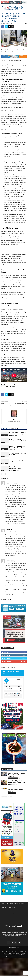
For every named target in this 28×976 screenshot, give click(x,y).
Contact (7, 899)
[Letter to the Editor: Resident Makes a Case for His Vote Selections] (5, 445)
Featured (21, 889)
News (7, 889)
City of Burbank (5, 384)
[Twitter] (16, 928)
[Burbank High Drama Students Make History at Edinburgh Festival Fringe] (5, 432)
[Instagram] (12, 928)
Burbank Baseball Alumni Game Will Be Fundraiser (21, 402)
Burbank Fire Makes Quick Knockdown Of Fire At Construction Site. (16, 466)
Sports (11, 889)
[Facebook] (8, 928)
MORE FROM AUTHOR (15, 426)
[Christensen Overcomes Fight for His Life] (5, 452)
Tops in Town (4, 892)
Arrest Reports (4, 461)
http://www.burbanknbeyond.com (14, 419)
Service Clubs (12, 892)
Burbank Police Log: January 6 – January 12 (6, 402)
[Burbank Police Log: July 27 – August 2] (5, 459)
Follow (24, 653)
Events (3, 440)
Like (10, 651)
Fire (2, 468)
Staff (4, 23)
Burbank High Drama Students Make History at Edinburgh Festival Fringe (17, 432)
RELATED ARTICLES (5, 426)
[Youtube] (19, 928)
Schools (16, 889)
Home (2, 889)
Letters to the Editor (4, 447)
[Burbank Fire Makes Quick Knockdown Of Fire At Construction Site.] (5, 466)
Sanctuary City (12, 384)
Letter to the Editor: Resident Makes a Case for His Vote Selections (17, 446)
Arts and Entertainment (4, 433)
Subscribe (23, 659)
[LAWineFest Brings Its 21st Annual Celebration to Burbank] (5, 439)
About (2, 899)
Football (3, 454)
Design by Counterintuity (14, 933)
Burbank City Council (15, 382)
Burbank (7, 382)
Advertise (13, 899)
